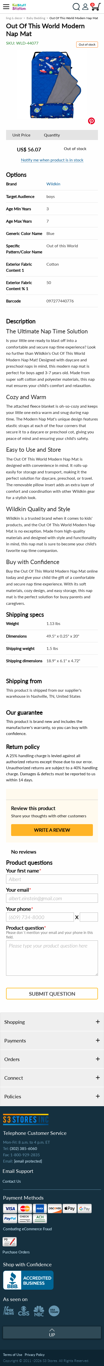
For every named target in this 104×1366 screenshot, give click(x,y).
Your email (17, 890)
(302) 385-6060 (23, 1148)
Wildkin (53, 183)
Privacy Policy (35, 1355)
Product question (25, 928)
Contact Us (12, 1181)
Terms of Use (12, 1355)
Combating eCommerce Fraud (27, 1229)
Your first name (22, 870)
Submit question (52, 994)
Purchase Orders (16, 1252)
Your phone (18, 909)
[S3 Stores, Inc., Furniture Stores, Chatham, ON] (28, 1280)
